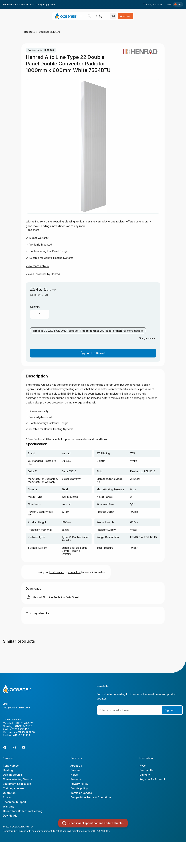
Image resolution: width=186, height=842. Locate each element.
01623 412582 (24, 723)
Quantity (35, 306)
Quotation (9, 792)
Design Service (12, 774)
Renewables (11, 765)
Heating (8, 770)
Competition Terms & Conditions (91, 797)
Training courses (152, 4)
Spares (7, 797)
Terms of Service (81, 792)
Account (125, 16)
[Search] (89, 16)
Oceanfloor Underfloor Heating (22, 811)
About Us (76, 765)
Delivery (145, 774)
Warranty (8, 806)
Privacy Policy (79, 783)
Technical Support (14, 801)
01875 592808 (26, 732)
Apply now (49, 4)
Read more (32, 229)
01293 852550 (23, 726)
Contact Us (146, 770)
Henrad (55, 274)
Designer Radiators (49, 32)
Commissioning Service (18, 779)
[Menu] (81, 16)
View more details (37, 266)
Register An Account (152, 779)
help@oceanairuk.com (16, 707)
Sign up (169, 710)
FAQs (143, 765)
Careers (75, 770)
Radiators (29, 32)
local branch (56, 572)
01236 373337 (21, 735)
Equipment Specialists (17, 783)
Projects (75, 779)
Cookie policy (79, 788)
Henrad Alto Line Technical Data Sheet (56, 597)
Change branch (147, 338)
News (74, 774)
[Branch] (113, 16)
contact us (74, 572)
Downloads (10, 815)
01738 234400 (20, 729)
